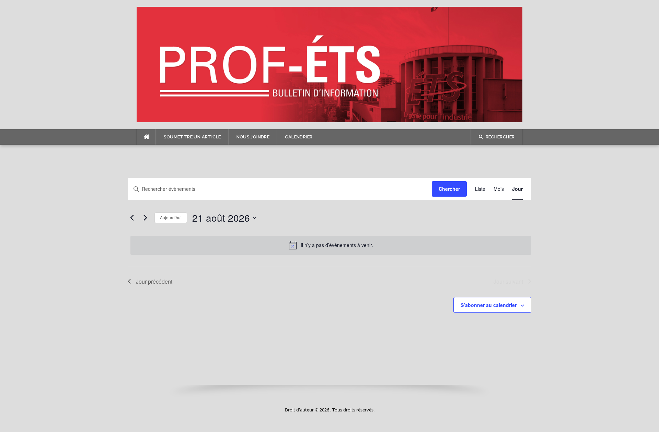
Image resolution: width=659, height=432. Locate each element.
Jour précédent (154, 281)
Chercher (449, 188)
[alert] (330, 245)
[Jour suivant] (145, 218)
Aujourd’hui (171, 217)
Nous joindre (253, 136)
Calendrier (298, 136)
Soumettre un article (192, 136)
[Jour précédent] (132, 218)
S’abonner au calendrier (489, 304)
